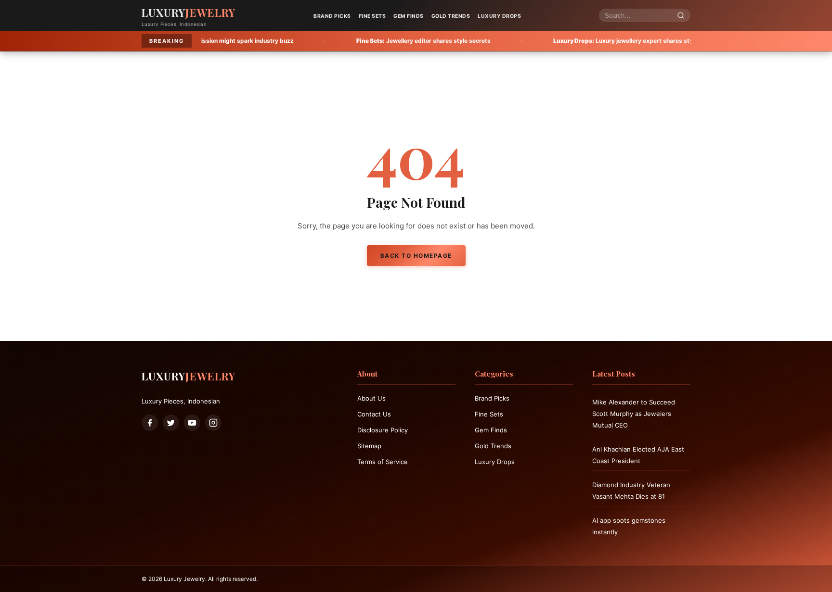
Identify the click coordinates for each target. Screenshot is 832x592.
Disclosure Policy (382, 430)
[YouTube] (192, 423)
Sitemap (369, 446)
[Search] (680, 16)
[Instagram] (213, 423)
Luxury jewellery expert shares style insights (597, 40)
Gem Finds (408, 16)
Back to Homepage (416, 255)
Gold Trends (450, 16)
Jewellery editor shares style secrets (383, 40)
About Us (371, 398)
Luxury (188, 12)
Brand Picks (332, 16)
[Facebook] (150, 423)
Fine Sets (372, 16)
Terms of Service (382, 462)
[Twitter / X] (171, 423)
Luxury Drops (499, 16)
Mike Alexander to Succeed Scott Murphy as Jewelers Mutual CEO (633, 413)
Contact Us (374, 414)
